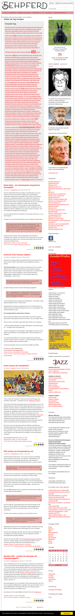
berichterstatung (17, 153)
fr (15, 144)
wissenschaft (17, 67)
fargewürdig (8, 114)
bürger (18, 65)
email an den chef (53, 173)
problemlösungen (13, 151)
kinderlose (7, 173)
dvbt (38, 94)
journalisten (8, 74)
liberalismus (8, 124)
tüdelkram (26, 139)
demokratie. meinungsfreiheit (28, 67)
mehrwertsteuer (36, 160)
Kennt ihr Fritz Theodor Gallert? (17, 255)
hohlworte (38, 88)
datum (26, 155)
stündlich (18, 169)
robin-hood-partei (31, 78)
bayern (26, 59)
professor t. (37, 105)
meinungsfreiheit (9, 67)
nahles (17, 133)
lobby (15, 173)
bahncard (34, 35)
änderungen (15, 70)
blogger (21, 142)
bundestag (38, 63)
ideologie (25, 100)
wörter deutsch (52, 379)
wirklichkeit (35, 104)
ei (31, 111)
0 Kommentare (24, 242)
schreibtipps (31, 168)
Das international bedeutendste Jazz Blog (59, 369)
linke (37, 135)
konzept (30, 96)
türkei (35, 45)
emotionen (19, 113)
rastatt (6, 41)
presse (29, 65)
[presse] (49, 536)
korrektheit (30, 144)
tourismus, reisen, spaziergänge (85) (59, 223)
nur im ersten (20, 146)
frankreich (18, 158)
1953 (32, 47)
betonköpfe (30, 61)
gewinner (11, 135)
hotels (25, 43)
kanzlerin (7, 131)
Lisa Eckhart (40, 414)
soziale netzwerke (13, 148)
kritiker (39, 96)
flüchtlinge (7, 86)
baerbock (35, 57)
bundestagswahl (10, 65)
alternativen (8, 27)
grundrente (29, 160)
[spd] (49, 541)
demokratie (20, 92)
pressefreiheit (30, 45)
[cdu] (49, 527)
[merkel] (49, 534)
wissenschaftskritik (21, 76)
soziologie (7, 127)
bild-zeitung (20, 43)
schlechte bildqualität (14, 100)
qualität (7, 100)
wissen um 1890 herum (54, 392)
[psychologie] (49, 537)
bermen (17, 61)
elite (40, 70)
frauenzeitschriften (29, 158)
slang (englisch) (52, 400)
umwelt (31, 148)
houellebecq (25, 72)
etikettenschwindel (10, 144)
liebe (10, 98)
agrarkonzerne (9, 55)
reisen (10, 41)
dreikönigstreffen (12, 84)
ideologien (32, 114)
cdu (14, 35)
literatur (7, 151)
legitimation (8, 39)
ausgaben (31, 175)
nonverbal (17, 33)
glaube (19, 102)
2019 (32, 151)
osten (20, 133)
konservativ (33, 135)
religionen (10, 29)
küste (29, 43)
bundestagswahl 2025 (18, 80)
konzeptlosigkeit (22, 131)
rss (42, 12)
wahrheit (38, 29)
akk (14, 55)
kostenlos (34, 96)
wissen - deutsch (52, 385)
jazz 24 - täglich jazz (53, 371)
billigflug (7, 63)
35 (38, 47)
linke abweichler (38, 144)
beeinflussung (8, 111)
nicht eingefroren (37, 39)
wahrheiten (8, 31)
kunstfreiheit (20, 45)
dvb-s (22, 94)
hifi (32, 68)
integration (34, 72)
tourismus (26, 149)
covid (21, 179)
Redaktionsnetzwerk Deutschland (33, 539)
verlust (37, 139)
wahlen (11, 140)
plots (6, 29)
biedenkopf (36, 61)
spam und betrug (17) (55, 216)
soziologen (21, 148)
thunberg (27, 148)
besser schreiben (30, 164)
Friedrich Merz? (52, 506)
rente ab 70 (15, 164)
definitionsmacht (32, 155)
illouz (29, 72)
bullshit (33, 63)
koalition (12, 131)
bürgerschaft (36, 80)
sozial (24, 162)
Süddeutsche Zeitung (34, 400)
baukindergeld (20, 59)
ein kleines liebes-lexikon (55, 378)
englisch (36, 156)
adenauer (28, 52)
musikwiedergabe (37, 68)
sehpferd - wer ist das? (24, 12)
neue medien (8, 168)
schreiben (23, 33)
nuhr (25, 45)
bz (14, 155)
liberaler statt (33, 131)
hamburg (27, 88)
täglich (22, 169)
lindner (32, 119)
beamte (36, 175)
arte (21, 109)
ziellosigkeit (37, 140)
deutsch (16, 82)
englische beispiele (53, 399)
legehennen (22, 105)
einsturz (10, 38)
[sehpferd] (49, 539)
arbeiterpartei (21, 175)
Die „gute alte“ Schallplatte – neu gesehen (59, 502)
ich (24, 96)
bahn (22, 35)
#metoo (20, 151)
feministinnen (8, 68)
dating (28, 111)
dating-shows (13, 92)
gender (15, 102)
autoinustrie (30, 57)
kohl (16, 131)
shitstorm (38, 124)
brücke (17, 63)
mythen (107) (53, 208)
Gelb (36, 86)
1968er (36, 47)
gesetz (6, 135)
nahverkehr (26, 47)
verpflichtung (31, 169)
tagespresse (38, 107)
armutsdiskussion (15, 57)
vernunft (7, 140)
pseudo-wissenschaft (10, 107)
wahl (11, 76)
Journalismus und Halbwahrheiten (14, 350)
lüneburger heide (37, 98)
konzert (28, 131)
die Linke (26, 179)
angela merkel (9, 35)
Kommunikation (20, 166)
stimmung (20, 149)
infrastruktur (28, 38)
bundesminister (22, 172)
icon (26, 96)
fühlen (36, 164)
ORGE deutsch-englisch (54, 404)
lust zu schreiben (36, 166)
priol (35, 146)
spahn (18, 104)
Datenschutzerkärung (59, 12)
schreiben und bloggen (19, 544)
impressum (48, 12)
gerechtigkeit (22, 160)
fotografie (28, 68)
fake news (12, 158)
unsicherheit (32, 139)
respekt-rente (19, 162)
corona (7, 105)
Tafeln (27, 173)
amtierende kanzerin (27, 55)
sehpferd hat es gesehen (11, 149)
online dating (20, 74)
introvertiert (8, 166)
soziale (7, 148)
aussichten (23, 57)
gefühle (28, 114)
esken (33, 122)
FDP (36, 119)
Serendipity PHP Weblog (55, 589)
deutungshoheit (14, 156)
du (14, 94)
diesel (6, 84)
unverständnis (35, 173)
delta (38, 155)
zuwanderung (8, 164)
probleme (29, 137)
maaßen (13, 133)
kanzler (22, 135)
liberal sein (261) (54, 206)
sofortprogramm (19, 139)
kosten (17, 90)
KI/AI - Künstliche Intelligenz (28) (58, 199)
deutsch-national (22, 82)
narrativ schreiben (10, 33)
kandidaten (17, 135)
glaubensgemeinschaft (27, 102)
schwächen (12, 139)
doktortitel (36, 70)
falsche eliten (8, 72)
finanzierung (16, 160)
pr (33, 105)
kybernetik (21, 116)
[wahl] (49, 543)
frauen (22, 158)
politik (25, 74)
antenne (35, 90)
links (12, 104)
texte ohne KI (12, 12)
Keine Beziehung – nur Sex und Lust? (58, 509)
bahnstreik (7, 59)
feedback (13, 114)
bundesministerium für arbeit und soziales (27, 177)
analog (13, 31)
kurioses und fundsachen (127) (58, 201)
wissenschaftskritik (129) (56, 229)
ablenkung (13, 52)
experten (35, 113)
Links (12, 173)
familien (32, 172)
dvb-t (25, 94)
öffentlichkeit (15, 137)
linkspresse (8, 146)
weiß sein (39, 148)
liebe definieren (36, 116)
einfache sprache (23, 31)
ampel (20, 55)
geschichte (17, 88)
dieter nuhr (36, 65)
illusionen (35, 102)
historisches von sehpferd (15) (58, 194)
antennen (7, 92)
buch (25, 111)
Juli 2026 (50, 575)
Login (49, 597)
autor (24, 164)
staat (29, 107)
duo (35, 179)
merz (15, 104)
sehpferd (13, 257)
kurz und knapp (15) (55, 202)
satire (38, 146)
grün (18, 129)
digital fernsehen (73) (55, 187)
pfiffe (29, 133)
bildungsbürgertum (24, 70)
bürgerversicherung (10, 179)
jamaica (13, 90)
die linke (36, 82)
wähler (18, 122)
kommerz (15, 116)
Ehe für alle (39, 179)
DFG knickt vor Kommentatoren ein (18, 451)
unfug (22, 104)
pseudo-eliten (31, 74)
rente (35, 158)
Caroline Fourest (27, 122)
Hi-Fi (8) (52, 192)
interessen (7, 90)
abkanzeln (7, 142)
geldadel (14, 72)
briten (35, 153)
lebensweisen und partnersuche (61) (59, 204)
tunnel (32, 41)
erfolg (24, 113)
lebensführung (27, 116)
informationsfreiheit (14, 105)
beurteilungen (20, 111)
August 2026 (51, 574)
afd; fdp (38, 52)
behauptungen (32, 59)
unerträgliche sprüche (10, 122)
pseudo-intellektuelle (23, 124)
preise (32, 133)
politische (31, 146)
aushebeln (28, 35)
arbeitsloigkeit (8, 160)
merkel (15, 98)
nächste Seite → (40, 607)
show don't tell (30, 33)
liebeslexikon (36, 12)
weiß (35, 148)
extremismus (31, 100)
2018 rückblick (26, 151)
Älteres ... (50, 581)
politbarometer (23, 137)
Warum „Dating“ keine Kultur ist (56, 507)
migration (7, 137)
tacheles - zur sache (16, 242)
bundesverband (9, 155)
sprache (36, 33)
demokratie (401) (54, 183)
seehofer (19, 173)
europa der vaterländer (11, 78)
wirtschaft (30, 140)
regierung (18, 121)
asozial (21, 164)
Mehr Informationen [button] (49, 613)
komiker (14, 45)
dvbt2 (6, 96)
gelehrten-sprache (10, 88)
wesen (14, 76)
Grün (23, 88)
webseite (37, 169)
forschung (38, 100)
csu (12, 82)
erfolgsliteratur (29, 113)
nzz (11, 137)
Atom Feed (53, 241)
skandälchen (22, 68)
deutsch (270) (53, 185)
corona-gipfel (8, 129)
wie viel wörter (14, 172)
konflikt (26, 144)
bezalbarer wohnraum (10, 177)
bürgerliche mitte (28, 80)
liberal (6, 98)
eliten (6, 70)
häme (31, 88)
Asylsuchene (8, 80)
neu (24, 98)
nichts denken (29, 98)
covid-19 (22, 155)
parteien (7, 121)
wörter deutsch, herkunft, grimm (56, 381)
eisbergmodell (35, 111)
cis (33, 142)
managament (24, 39)
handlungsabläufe (34, 149)
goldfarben (23, 119)
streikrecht (23, 41)
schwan (34, 124)
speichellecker (23, 107)
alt (18, 142)
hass (34, 88)
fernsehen (15, 38)
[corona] (49, 528)
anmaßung (8, 153)
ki (12, 116)
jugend (24, 78)
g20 (26, 86)
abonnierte (36, 151)
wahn (30, 104)
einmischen (36, 76)
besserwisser (23, 61)
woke (39, 104)
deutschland (30, 82)
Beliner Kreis (8, 61)
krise (20, 90)
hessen (38, 129)
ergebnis (28, 84)
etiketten (36, 142)
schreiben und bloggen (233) (57, 209)
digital (16, 31)
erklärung (30, 31)
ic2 (23, 38)
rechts (17, 107)
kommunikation (36, 27)
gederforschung (9, 102)
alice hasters (14, 142)
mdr (12, 98)
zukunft (18, 35)
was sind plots (13, 43)
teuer (21, 100)
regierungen (35, 137)
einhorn (26, 156)
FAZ (12, 539)
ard (10, 57)
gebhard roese (31, 86)
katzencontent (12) (55, 197)
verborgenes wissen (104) (56, 225)
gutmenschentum (31, 129)
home (5, 12)
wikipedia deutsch (53, 383)
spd (30, 47)
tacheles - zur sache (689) (56, 218)
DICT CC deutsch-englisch (55, 406)
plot (41, 27)
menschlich (36, 31)
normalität (14, 168)
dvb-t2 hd (34, 94)
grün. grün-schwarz (17, 47)
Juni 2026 (51, 577)
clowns (22, 65)
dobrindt (14, 129)
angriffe (7, 57)
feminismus (19, 114)
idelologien (29, 27)
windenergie (17, 140)
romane (26, 168)
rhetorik (7, 139)
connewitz (7, 82)
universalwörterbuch (53, 388)
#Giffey (10, 70)
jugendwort (8, 104)
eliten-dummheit (21, 84)
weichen (7, 43)
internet (38, 114)
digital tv (35, 92)
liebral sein (14, 124)
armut (26, 175)
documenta (21, 156)
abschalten (24, 90)
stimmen (33, 121)
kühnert (37, 122)
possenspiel (13, 121)
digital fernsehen (28, 92)
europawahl (29, 76)
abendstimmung (15, 119)
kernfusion (27, 135)
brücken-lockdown (24, 63)
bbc (12, 153)
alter (17, 55)
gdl (19, 38)
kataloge (13, 166)
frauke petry (14, 86)
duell (17, 94)
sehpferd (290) (53, 211)
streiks (28, 41)
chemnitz (17, 155)
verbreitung (8, 109)
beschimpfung (25, 153)
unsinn (39, 162)
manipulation (29, 106)
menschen (14, 74)
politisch (26, 146)
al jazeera (30, 90)
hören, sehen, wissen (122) (57, 195)
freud (24, 114)
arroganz (16, 244)
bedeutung (32, 109)
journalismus (8, 116)
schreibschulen (29, 29)
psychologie (21, 168)
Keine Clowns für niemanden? (16, 366)
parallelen (25, 133)
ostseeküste (34, 43)
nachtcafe (20, 98)
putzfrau (13, 162)
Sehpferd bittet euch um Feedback (57, 490)
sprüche (29, 121)
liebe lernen (8, 119)
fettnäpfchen (15, 68)
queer (30, 124)
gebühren (20, 96)
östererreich (8, 162)
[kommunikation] (49, 532)
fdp (18, 78)
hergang (23, 27)
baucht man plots (16, 27)
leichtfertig (14, 39)
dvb (19, 94)
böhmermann (8, 45)
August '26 (58, 565)
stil (14, 169)
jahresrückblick (20, 144)
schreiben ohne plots (19, 29)
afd (33, 51)
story (35, 29)
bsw (30, 63)
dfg (32, 65)
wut (21, 122)
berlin (13, 61)
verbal (40, 33)
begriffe (15, 111)
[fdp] (49, 530)
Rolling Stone (38, 219)
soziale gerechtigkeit (31, 162)
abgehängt (8, 52)
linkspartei (7, 133)
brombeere (12, 63)
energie (36, 133)
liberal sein (11, 544)
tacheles (32, 107)
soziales (7, 76)
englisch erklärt (52, 397)
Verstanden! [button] (67, 613)
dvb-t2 (29, 94)
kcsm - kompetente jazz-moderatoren (58, 372)
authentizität (26, 109)
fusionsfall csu (20, 86)
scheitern (24, 121)
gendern (19, 72)
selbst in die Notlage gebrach (28, 572)
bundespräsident (27, 142)
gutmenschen (22, 129)
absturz (19, 52)
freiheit (16, 96)
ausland (13, 127)
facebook (7, 158)
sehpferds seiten (9, 169)
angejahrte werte (37, 55)
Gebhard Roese (14, 190)
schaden (14, 41)
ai (11, 109)
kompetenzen (28, 166)
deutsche (31, 70)
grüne (20, 78)
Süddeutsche (37, 592)
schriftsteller (38, 168)
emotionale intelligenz (10, 113)
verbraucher (37, 41)
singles (24, 173)
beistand (38, 59)
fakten (39, 113)
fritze (40, 133)
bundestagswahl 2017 (30, 127)
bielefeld (31, 153)
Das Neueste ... (52, 579)
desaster (7, 156)
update (26, 169)
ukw (30, 173)
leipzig (18, 39)
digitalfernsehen (9, 94)
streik (18, 41)
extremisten (34, 84)
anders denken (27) (55, 181)
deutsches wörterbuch (54, 386)
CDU (28, 172)
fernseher (11, 96)
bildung (17, 127)
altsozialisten (14, 175)
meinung (30, 39)
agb (24, 35)
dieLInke (32, 179)
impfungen (37, 172)
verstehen (26, 104)
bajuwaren (13, 59)
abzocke (23, 52)
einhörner (30, 156)
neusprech (14, 146)
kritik (25, 65)
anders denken (16, 109)
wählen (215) (53, 227)
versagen (38, 78)
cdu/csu (17, 179)
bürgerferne (8, 47)
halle (21, 38)
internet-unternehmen (36, 38)
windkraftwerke (24, 140)
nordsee (28, 119)
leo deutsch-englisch (53, 402)
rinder (36, 74)
